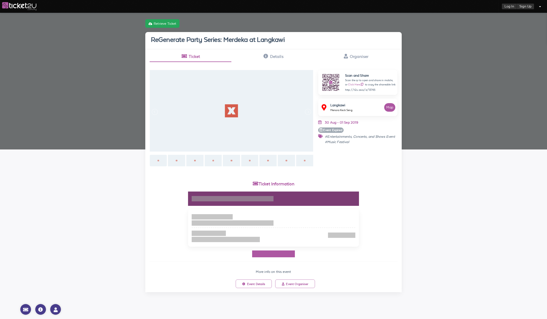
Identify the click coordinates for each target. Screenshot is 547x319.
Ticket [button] (194, 56)
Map (389, 107)
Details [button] (277, 56)
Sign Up (525, 6)
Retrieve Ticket (165, 23)
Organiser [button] (359, 56)
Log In (509, 6)
